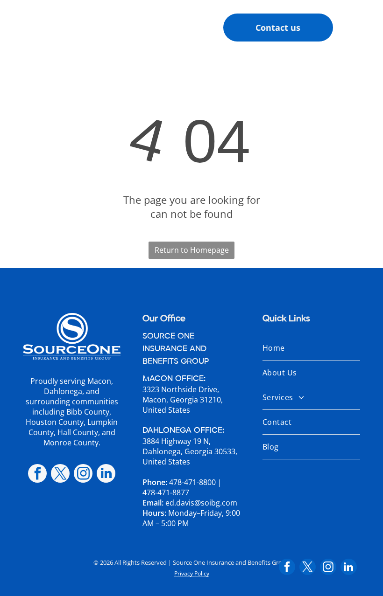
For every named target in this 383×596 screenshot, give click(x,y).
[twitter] (60, 474)
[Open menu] (361, 28)
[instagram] (83, 474)
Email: (152, 503)
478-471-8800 (192, 482)
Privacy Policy (191, 573)
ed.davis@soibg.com (201, 503)
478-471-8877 (165, 492)
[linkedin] (106, 474)
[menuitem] (311, 348)
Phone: (154, 482)
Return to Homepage (192, 250)
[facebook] (37, 474)
